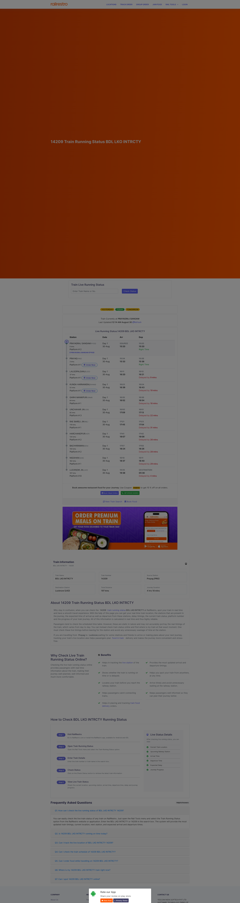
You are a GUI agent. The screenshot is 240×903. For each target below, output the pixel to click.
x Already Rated (121, 900)
